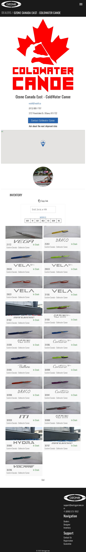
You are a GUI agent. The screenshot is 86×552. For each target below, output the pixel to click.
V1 (32, 220)
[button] (43, 143)
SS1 (37, 220)
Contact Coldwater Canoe (43, 120)
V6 (59, 220)
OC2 (43, 220)
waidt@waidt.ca (35, 103)
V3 (48, 220)
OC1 (27, 220)
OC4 (53, 220)
